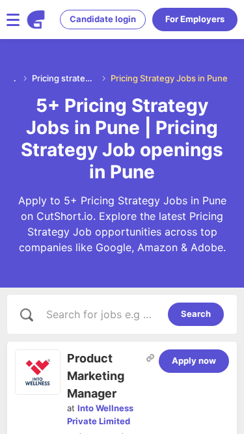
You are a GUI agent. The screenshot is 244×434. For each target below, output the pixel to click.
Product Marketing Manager (95, 375)
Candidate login (103, 19)
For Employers (194, 19)
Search (196, 313)
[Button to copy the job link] (150, 358)
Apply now (194, 360)
